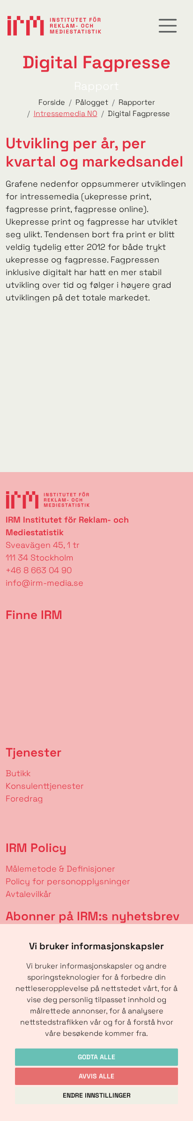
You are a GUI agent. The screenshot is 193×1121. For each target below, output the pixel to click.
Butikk (18, 773)
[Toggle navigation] (168, 26)
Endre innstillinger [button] (97, 1095)
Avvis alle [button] (96, 1076)
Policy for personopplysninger (68, 881)
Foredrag (24, 798)
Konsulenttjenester (45, 785)
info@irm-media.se (44, 582)
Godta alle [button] (96, 1057)
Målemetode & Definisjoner (60, 868)
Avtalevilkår (29, 893)
